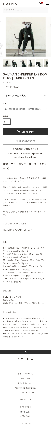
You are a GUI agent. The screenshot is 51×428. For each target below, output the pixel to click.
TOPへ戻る (25, 352)
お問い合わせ (25, 416)
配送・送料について (25, 374)
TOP (6, 10)
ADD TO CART (28, 132)
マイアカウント (25, 407)
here (33, 157)
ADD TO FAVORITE (27, 141)
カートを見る (25, 411)
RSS (21, 400)
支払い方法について (25, 383)
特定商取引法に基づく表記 (25, 388)
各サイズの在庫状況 (16, 95)
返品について (25, 378)
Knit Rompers (16, 10)
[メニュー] (47, 3)
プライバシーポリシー (25, 392)
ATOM (28, 400)
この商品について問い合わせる (25, 149)
